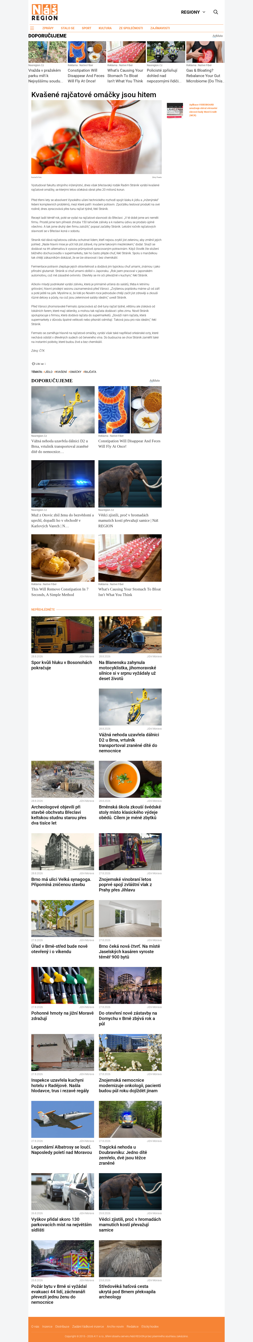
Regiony (190, 12)
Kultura (105, 28)
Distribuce (62, 1326)
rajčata (90, 372)
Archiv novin (115, 1326)
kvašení (61, 372)
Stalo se (67, 28)
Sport (86, 28)
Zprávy (48, 28)
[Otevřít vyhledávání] (216, 12)
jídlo (48, 372)
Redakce (133, 1326)
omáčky (75, 372)
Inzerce (47, 1326)
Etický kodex (150, 1326)
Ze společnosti (131, 28)
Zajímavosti (160, 28)
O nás (35, 1326)
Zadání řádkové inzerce (88, 1326)
